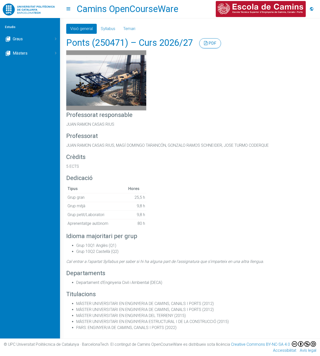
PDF (212, 43)
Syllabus (108, 28)
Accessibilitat (284, 350)
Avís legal (308, 350)
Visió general (81, 28)
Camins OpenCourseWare (127, 9)
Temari (129, 28)
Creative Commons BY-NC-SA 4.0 (261, 344)
